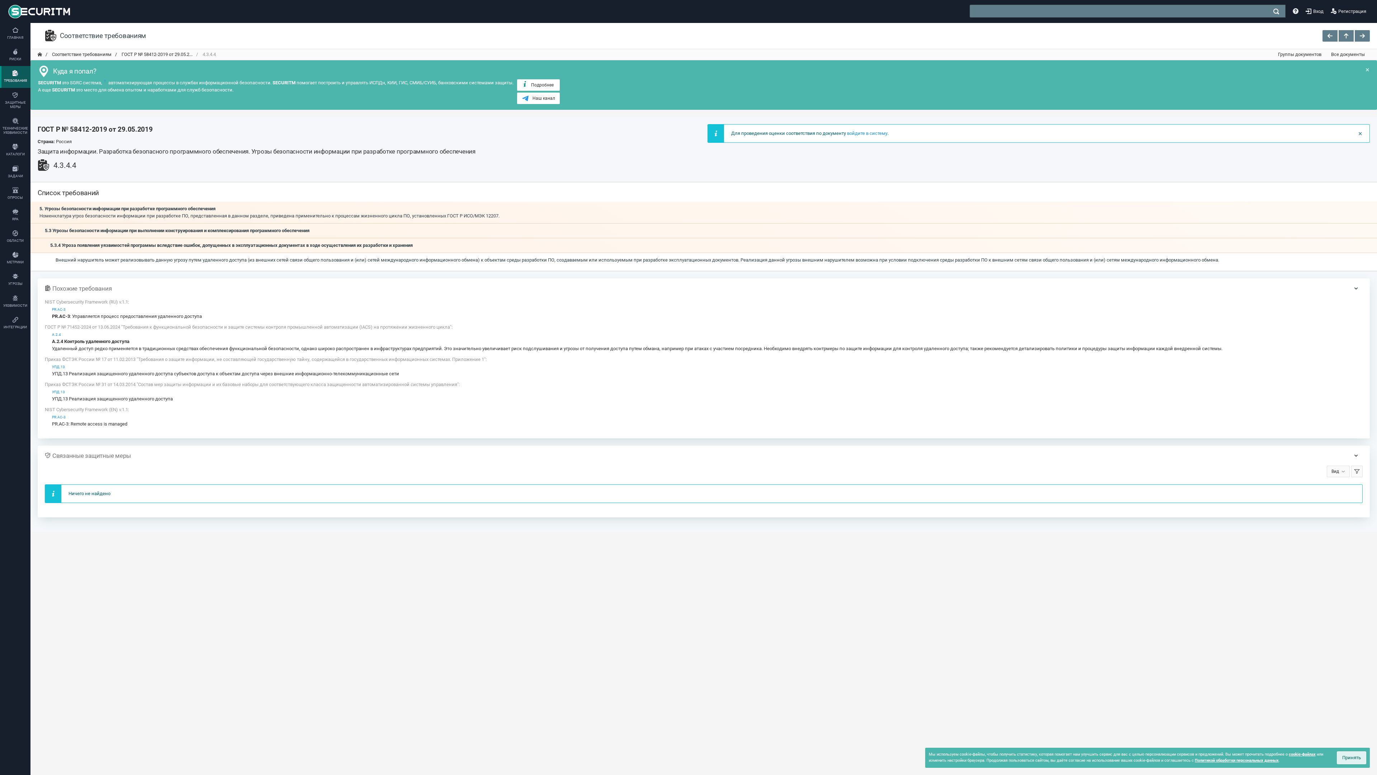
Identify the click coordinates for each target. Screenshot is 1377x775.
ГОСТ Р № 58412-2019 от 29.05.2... (156, 54)
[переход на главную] (40, 54)
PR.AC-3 (59, 309)
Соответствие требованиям (81, 54)
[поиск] (1276, 11)
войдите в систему (867, 133)
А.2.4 (56, 334)
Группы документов (1299, 54)
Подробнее (542, 85)
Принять (1351, 757)
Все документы (1348, 54)
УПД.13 (58, 367)
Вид (1335, 471)
